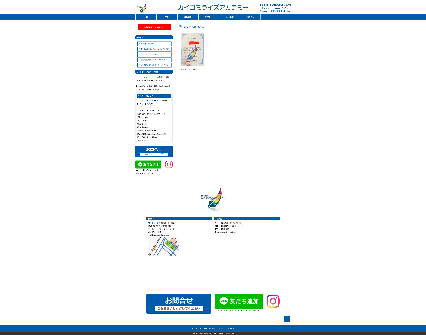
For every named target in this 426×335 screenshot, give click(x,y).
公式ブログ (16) (142, 120)
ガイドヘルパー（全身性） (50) (148, 110)
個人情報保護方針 (210, 328)
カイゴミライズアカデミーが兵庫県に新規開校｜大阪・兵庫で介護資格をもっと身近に (153, 78)
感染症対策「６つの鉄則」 (154, 27)
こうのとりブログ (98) (145, 104)
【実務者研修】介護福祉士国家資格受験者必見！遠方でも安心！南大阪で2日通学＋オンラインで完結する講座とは (153, 88)
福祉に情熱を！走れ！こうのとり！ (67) (152, 134)
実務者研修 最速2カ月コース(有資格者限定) (154, 49)
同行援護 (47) (142, 124)
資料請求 (230, 17)
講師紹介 (188, 17)
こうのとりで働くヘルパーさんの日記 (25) (152, 100)
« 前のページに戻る (188, 69)
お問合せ (250, 17)
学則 (167, 17)
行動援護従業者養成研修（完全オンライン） (154, 65)
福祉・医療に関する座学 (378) (148, 137)
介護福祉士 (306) (143, 117)
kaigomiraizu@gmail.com (160, 235)
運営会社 (209, 17)
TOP (146, 17)
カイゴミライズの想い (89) (147, 107)
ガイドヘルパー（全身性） (148, 54)
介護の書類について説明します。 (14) (151, 114)
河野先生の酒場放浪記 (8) (146, 130)
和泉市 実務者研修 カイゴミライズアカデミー (210, 333)
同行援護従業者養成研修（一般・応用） (153, 60)
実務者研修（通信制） (147, 44)
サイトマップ (231, 328)
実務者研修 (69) (142, 127)
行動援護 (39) (142, 140)
